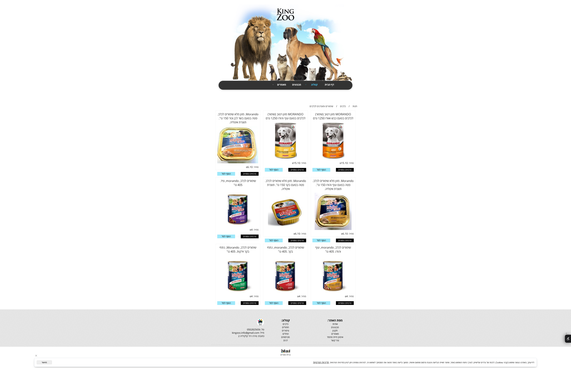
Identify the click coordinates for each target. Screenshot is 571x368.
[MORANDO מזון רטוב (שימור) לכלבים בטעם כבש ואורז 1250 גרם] (333, 158)
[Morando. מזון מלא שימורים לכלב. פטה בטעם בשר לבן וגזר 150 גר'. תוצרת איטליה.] (237, 163)
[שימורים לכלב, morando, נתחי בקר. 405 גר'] (285, 292)
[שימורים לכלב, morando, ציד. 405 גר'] (238, 225)
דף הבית (329, 84)
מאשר (44, 362)
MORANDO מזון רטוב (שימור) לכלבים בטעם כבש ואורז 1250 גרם (333, 116)
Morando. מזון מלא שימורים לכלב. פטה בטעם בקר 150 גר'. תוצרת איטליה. (285, 185)
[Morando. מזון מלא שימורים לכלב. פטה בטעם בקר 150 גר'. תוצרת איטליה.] (285, 229)
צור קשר (355, 97)
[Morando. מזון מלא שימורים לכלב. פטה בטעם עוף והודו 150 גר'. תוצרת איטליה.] (333, 229)
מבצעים (296, 84)
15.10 (344, 163)
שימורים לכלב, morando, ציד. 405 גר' (238, 183)
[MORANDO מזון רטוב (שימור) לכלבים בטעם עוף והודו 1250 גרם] (285, 158)
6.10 (250, 167)
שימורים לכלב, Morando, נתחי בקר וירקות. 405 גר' (237, 249)
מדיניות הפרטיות (321, 362)
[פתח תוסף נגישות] (568, 339)
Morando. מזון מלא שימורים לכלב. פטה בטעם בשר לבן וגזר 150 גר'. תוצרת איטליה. (237, 118)
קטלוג (314, 84)
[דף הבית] (285, 43)
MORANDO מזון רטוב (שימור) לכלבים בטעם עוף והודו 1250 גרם (285, 116)
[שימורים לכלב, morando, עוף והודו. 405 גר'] (333, 292)
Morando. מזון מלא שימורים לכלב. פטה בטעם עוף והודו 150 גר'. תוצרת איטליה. (333, 185)
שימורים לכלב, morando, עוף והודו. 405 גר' (333, 249)
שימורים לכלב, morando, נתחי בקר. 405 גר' (285, 249)
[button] (321, 170)
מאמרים (281, 84)
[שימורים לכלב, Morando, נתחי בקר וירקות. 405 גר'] (238, 292)
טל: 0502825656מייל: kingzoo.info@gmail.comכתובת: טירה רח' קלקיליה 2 (248, 333)
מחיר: (351, 163)
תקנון (357, 92)
